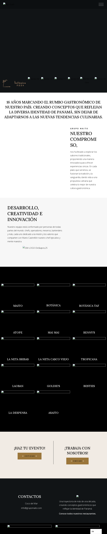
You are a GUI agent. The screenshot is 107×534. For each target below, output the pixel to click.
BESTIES (89, 386)
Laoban (17, 386)
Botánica (53, 305)
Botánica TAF (89, 306)
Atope (17, 332)
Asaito (53, 413)
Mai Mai (53, 332)
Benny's (89, 332)
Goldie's (53, 386)
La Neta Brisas (18, 359)
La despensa (17, 413)
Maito (18, 306)
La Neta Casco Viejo (53, 359)
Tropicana (89, 359)
